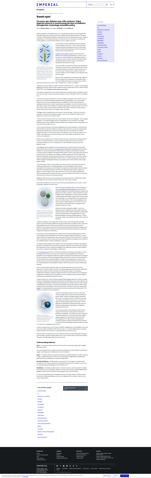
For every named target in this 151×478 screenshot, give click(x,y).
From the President (102, 25)
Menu (111, 4)
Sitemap (58, 468)
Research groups (80, 456)
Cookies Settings (106, 475)
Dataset (99, 51)
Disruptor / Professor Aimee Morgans (46, 431)
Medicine (58, 455)
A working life (101, 38)
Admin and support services (82, 453)
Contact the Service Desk (42, 455)
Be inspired (40, 9)
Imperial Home (39, 13)
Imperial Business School (62, 458)
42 (98, 27)
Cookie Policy (25, 476)
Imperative (100, 34)
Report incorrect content (104, 468)
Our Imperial (100, 53)
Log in (58, 469)
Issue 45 (56, 13)
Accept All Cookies (124, 475)
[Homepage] (61, 5)
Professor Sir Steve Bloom (62, 53)
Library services (40, 458)
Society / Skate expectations (44, 423)
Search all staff (79, 458)
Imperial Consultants (100, 459)
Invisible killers (101, 42)
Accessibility (65, 468)
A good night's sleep (102, 45)
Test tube (100, 32)
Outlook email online (41, 459)
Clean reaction (41, 415)
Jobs (38, 456)
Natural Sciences (60, 456)
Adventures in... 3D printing (103, 29)
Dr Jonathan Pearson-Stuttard (61, 149)
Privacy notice (86, 468)
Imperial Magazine (51, 13)
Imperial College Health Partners (103, 456)
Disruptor (100, 56)
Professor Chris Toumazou (64, 279)
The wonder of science (103, 47)
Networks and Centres (81, 455)
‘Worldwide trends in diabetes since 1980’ (57, 89)
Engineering (59, 453)
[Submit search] (106, 4)
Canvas (38, 453)
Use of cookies (94, 468)
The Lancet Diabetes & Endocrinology (65, 189)
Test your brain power (102, 60)
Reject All (115, 475)
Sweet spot (61, 13)
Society (99, 49)
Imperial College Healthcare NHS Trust (104, 457)
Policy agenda (101, 36)
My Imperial (100, 58)
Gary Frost (46, 252)
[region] (75, 476)
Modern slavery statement (75, 468)
